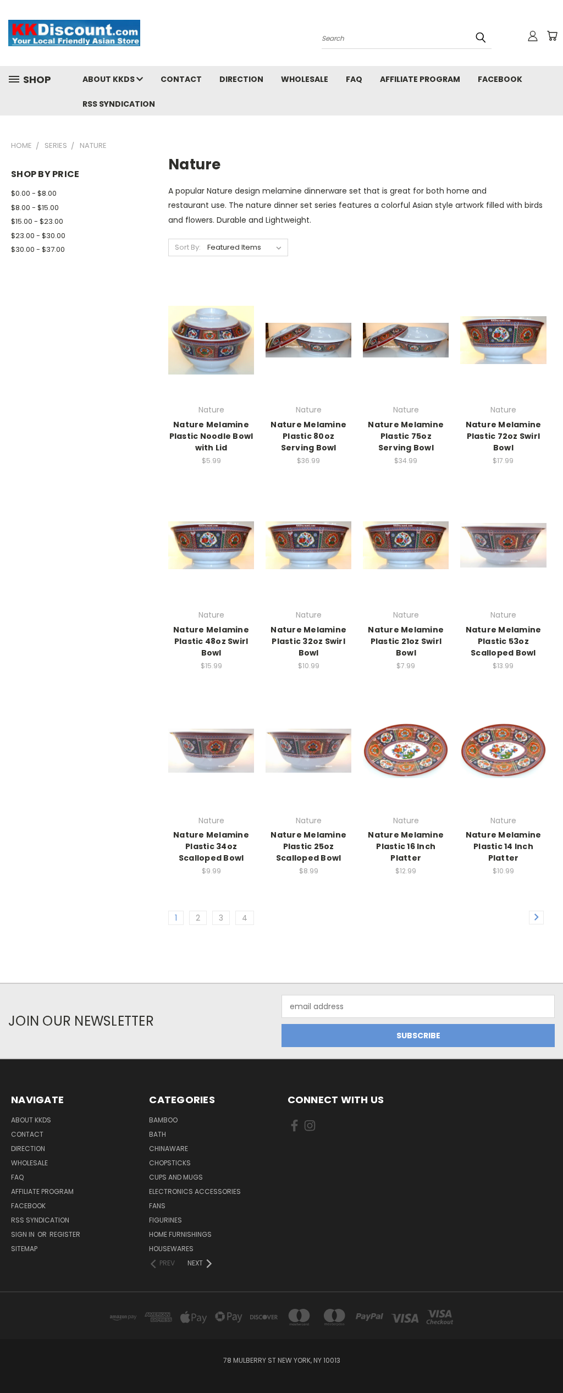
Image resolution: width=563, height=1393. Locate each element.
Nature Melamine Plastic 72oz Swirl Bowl (504, 436)
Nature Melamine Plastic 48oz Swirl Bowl (211, 641)
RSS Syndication (118, 103)
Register (64, 1234)
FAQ (354, 79)
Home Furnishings (180, 1234)
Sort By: (188, 247)
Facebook (500, 79)
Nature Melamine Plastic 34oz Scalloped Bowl (211, 846)
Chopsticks (170, 1163)
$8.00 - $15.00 (35, 207)
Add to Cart (309, 359)
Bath (157, 1134)
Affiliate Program (420, 79)
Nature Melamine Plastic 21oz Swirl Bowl (406, 641)
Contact (181, 79)
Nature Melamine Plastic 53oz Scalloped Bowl (504, 641)
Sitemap (24, 1248)
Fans (157, 1205)
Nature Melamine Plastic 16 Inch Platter (406, 846)
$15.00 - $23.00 (37, 221)
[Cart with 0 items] (552, 35)
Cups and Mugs (176, 1177)
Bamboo (163, 1120)
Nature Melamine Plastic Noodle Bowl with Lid (211, 436)
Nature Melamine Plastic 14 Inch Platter (504, 846)
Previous (546, 1358)
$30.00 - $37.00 (38, 249)
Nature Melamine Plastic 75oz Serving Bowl (406, 436)
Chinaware (168, 1148)
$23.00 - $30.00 (38, 235)
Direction (241, 79)
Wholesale (304, 79)
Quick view (211, 317)
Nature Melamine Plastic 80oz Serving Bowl (308, 436)
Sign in (23, 1234)
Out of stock (211, 359)
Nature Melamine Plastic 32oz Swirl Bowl (308, 641)
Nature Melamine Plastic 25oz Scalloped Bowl (308, 846)
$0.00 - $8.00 (34, 193)
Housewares (171, 1248)
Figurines (165, 1220)
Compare (207, 339)
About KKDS (109, 79)
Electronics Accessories (195, 1191)
